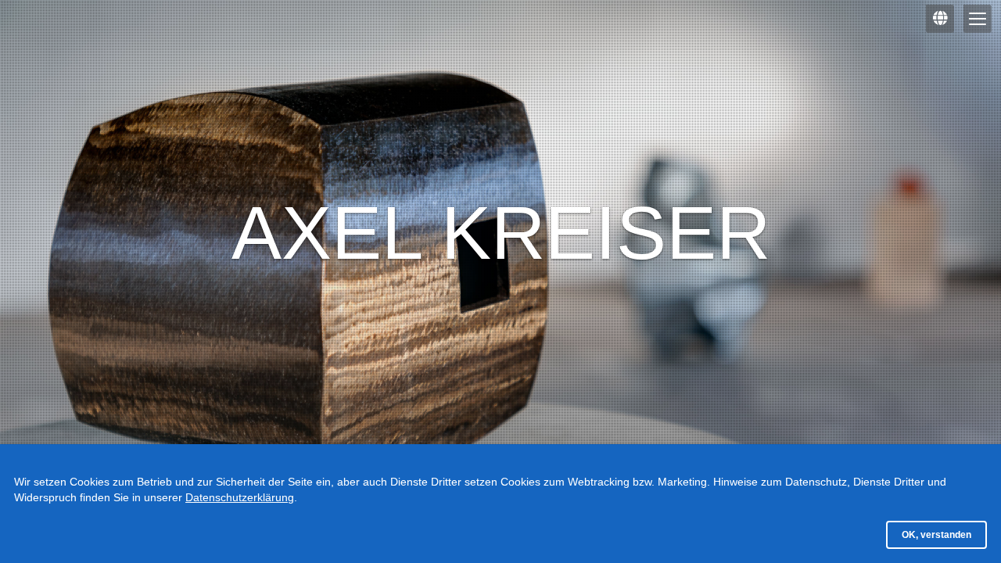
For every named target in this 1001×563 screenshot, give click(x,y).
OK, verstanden (936, 534)
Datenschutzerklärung (239, 497)
